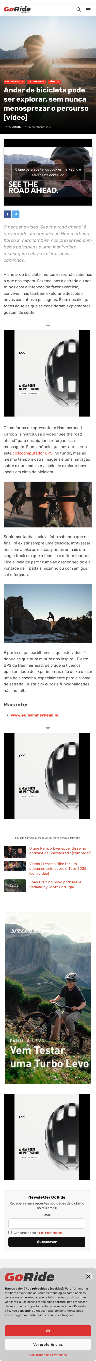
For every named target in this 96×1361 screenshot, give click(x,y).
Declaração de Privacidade (48, 1355)
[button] (88, 1276)
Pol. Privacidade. (51, 1233)
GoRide (15, 127)
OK (48, 1331)
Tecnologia (36, 81)
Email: (46, 1215)
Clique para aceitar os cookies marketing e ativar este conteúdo (48, 172)
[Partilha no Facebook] (7, 214)
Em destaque (14, 81)
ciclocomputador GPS (32, 453)
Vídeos (54, 81)
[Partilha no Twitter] (15, 214)
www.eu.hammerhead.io (34, 715)
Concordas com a (38, 1233)
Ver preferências (48, 1344)
